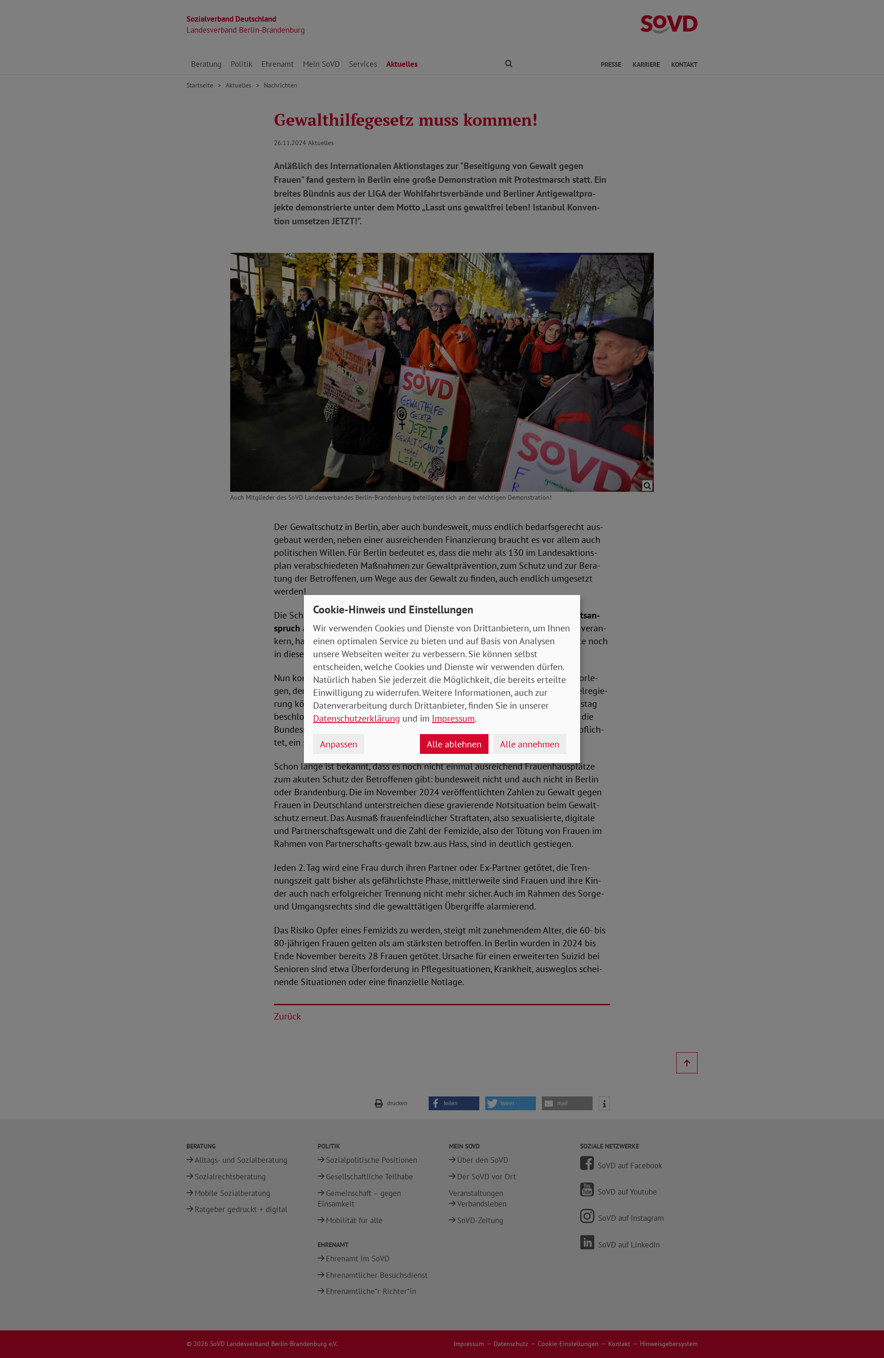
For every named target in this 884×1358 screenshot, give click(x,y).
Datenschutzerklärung (356, 718)
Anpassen (338, 744)
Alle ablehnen (454, 744)
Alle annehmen (529, 744)
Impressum (453, 718)
